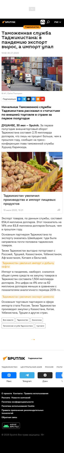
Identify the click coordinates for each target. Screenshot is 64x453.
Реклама (6, 397)
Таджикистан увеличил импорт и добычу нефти (28, 264)
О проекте (7, 393)
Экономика (36, 320)
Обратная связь (9, 417)
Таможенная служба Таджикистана (18, 326)
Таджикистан (22, 320)
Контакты (18, 393)
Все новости (8, 320)
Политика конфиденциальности (18, 401)
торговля (40, 326)
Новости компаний (20, 397)
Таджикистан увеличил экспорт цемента (28, 296)
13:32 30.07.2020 (10, 53)
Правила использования (36, 393)
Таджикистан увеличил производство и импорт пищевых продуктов (29, 200)
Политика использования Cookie (18, 406)
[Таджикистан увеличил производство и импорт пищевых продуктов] (32, 172)
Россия (49, 366)
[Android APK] (11, 426)
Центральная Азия (31, 366)
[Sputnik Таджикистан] (9, 23)
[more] (59, 210)
